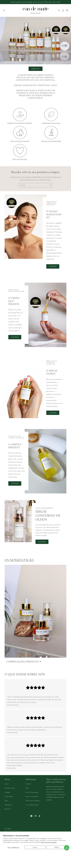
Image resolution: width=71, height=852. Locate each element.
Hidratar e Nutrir (10, 788)
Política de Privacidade (32, 800)
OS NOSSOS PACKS (19, 560)
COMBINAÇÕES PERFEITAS (22, 661)
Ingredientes (8, 805)
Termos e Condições (31, 796)
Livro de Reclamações (32, 805)
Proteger (7, 792)
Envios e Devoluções (31, 792)
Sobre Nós (8, 809)
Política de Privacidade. (48, 842)
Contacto (28, 784)
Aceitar (35, 847)
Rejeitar (56, 847)
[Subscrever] (50, 185)
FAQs (27, 788)
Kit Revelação (9, 796)
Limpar (7, 784)
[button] (4, 10)
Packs (6, 800)
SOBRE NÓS (35, 69)
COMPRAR (52, 266)
